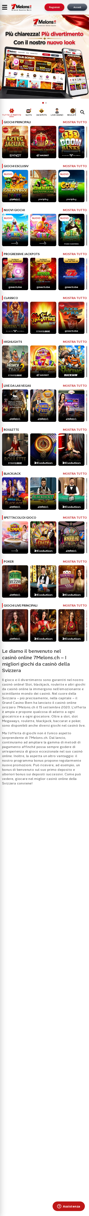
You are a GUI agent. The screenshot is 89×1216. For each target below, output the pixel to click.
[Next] (84, 61)
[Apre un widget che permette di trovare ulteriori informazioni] (69, 1206)
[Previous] (5, 61)
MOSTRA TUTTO (74, 122)
